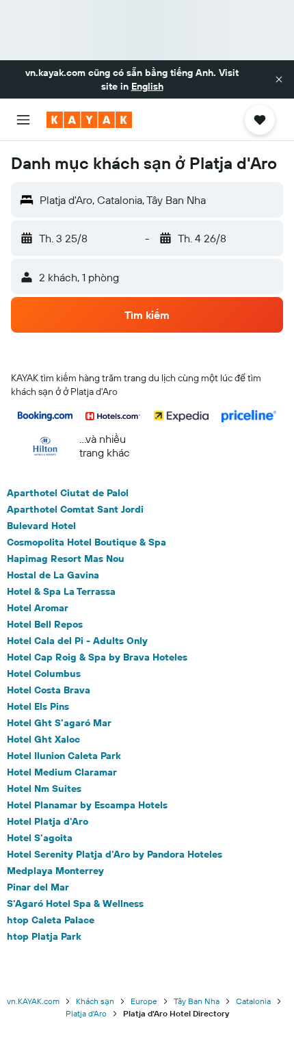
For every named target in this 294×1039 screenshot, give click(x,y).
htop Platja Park (44, 936)
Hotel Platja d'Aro (47, 821)
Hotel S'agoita (39, 838)
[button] (279, 79)
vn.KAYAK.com (33, 1001)
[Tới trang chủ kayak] (89, 120)
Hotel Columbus (44, 673)
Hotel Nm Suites (44, 788)
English (147, 86)
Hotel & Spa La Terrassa (61, 591)
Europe (144, 1001)
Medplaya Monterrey (55, 870)
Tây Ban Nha (196, 1001)
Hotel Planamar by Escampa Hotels (87, 805)
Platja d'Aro (86, 1013)
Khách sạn (95, 1001)
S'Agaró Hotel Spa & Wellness (75, 903)
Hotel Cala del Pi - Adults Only (77, 640)
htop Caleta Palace (50, 920)
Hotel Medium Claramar (62, 772)
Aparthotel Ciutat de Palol (68, 493)
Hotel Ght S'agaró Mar (59, 723)
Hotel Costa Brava (48, 690)
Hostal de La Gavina (53, 575)
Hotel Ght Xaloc (43, 739)
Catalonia (253, 1001)
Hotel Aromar (37, 608)
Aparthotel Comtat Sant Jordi (75, 509)
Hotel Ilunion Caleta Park (64, 755)
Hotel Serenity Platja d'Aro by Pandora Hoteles (114, 854)
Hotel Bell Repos (45, 624)
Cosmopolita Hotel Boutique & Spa (86, 542)
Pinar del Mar (38, 887)
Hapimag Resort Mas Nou (65, 558)
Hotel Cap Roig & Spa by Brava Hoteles (97, 657)
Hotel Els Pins (38, 706)
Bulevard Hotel (41, 526)
